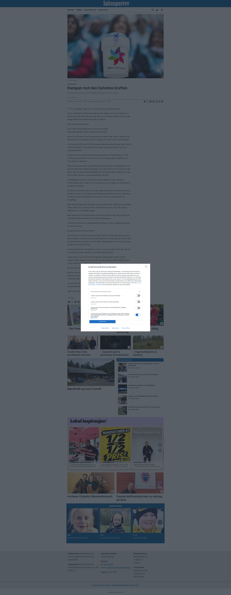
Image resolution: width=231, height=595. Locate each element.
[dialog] (115, 297)
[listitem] (115, 292)
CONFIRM (102, 321)
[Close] (146, 267)
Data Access (115, 328)
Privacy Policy (126, 328)
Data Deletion (105, 328)
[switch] (138, 295)
